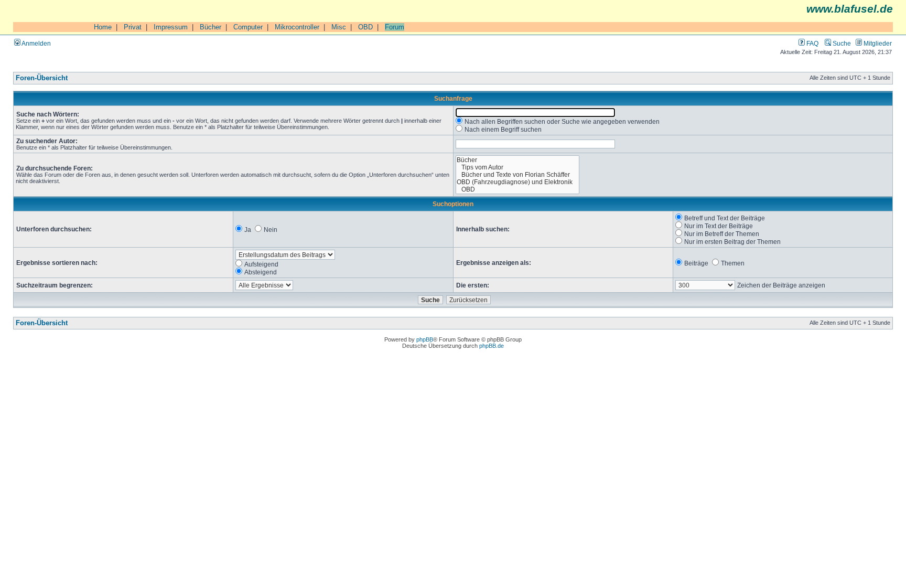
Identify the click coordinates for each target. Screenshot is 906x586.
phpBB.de (491, 346)
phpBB (424, 339)
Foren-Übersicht (42, 78)
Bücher (210, 27)
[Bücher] (518, 160)
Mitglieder (877, 43)
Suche (841, 43)
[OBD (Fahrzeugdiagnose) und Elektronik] (518, 182)
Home (103, 27)
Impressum (171, 27)
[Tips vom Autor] (518, 167)
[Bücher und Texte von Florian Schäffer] (518, 174)
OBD (365, 27)
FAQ (811, 43)
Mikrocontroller (297, 27)
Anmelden (35, 43)
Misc (338, 27)
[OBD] (518, 189)
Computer (248, 27)
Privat (133, 27)
